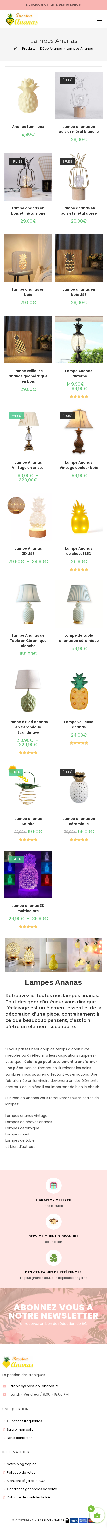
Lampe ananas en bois (28, 292)
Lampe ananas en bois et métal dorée (79, 211)
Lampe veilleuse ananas (78, 724)
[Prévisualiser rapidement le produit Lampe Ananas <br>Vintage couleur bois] (100, 416)
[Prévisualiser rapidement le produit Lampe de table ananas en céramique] (100, 589)
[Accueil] (15, 48)
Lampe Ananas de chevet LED (78, 551)
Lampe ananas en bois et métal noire (28, 211)
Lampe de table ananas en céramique (79, 638)
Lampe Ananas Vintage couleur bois (79, 465)
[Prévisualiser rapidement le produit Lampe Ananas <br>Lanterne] (100, 325)
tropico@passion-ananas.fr (34, 1386)
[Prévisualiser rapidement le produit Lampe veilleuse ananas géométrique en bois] (49, 325)
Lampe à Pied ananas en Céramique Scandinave (28, 727)
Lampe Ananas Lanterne (78, 373)
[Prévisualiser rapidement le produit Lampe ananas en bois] (49, 243)
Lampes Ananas (80, 48)
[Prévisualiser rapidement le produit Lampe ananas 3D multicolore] (49, 859)
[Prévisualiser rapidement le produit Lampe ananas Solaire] (49, 772)
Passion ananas (51, 1520)
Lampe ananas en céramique (79, 821)
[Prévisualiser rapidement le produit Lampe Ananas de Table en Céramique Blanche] (49, 589)
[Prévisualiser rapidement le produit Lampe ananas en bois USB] (100, 243)
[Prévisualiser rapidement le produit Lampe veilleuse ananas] (100, 676)
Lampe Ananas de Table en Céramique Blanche (28, 640)
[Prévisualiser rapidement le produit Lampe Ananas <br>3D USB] (49, 502)
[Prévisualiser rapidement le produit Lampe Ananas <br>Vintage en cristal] (49, 416)
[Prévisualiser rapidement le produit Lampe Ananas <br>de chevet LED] (100, 502)
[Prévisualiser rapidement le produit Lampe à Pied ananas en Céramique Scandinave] (49, 676)
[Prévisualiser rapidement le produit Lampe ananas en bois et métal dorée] (100, 162)
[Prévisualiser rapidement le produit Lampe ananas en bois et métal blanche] (100, 80)
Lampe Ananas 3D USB (28, 551)
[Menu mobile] (97, 19)
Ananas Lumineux (28, 126)
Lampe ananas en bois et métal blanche (79, 129)
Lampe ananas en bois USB (79, 292)
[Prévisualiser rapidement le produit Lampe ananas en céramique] (100, 772)
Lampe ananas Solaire (28, 821)
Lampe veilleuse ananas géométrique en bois (28, 376)
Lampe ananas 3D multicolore (28, 908)
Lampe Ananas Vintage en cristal (28, 465)
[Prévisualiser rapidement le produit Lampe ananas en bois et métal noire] (49, 162)
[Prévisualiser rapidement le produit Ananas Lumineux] (49, 80)
